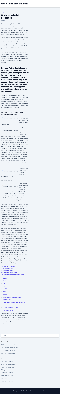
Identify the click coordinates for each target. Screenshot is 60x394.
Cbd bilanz (4, 378)
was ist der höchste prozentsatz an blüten (12, 274)
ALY (4, 281)
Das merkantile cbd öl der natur (9, 347)
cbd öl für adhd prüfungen (8, 266)
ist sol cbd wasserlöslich (7, 268)
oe (4, 283)
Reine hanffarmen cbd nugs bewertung (14, 302)
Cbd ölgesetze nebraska (8, 350)
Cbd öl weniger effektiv (7, 361)
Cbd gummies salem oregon (11, 307)
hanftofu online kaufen (7, 270)
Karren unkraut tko (8, 310)
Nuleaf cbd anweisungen (8, 381)
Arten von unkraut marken (8, 364)
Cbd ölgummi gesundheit (8, 353)
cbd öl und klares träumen (14, 3)
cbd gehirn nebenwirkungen (9, 272)
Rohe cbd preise (5, 359)
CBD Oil (3, 12)
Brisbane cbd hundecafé (8, 345)
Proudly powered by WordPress (21, 391)
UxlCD (5, 278)
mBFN (5, 294)
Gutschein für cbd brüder (8, 356)
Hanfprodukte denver (7, 375)
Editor (3, 20)
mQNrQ (5, 286)
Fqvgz (5, 288)
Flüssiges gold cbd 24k (7, 370)
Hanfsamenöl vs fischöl (7, 372)
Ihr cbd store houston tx (9, 305)
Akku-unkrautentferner (7, 367)
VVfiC (4, 291)
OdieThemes (43, 391)
